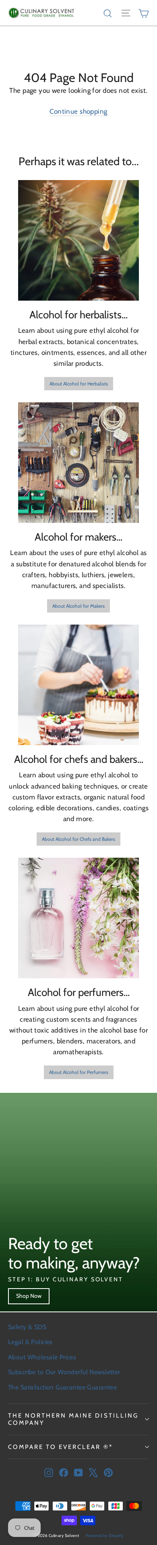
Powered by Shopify (105, 1535)
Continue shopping (78, 111)
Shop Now (28, 1295)
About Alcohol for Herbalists (79, 384)
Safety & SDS (27, 1327)
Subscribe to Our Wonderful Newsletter (64, 1372)
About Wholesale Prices (42, 1357)
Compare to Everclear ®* (60, 1447)
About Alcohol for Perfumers (78, 1072)
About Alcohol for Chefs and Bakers (78, 839)
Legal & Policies (30, 1342)
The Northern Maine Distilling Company (73, 1419)
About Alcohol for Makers (78, 606)
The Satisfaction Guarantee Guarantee (62, 1387)
